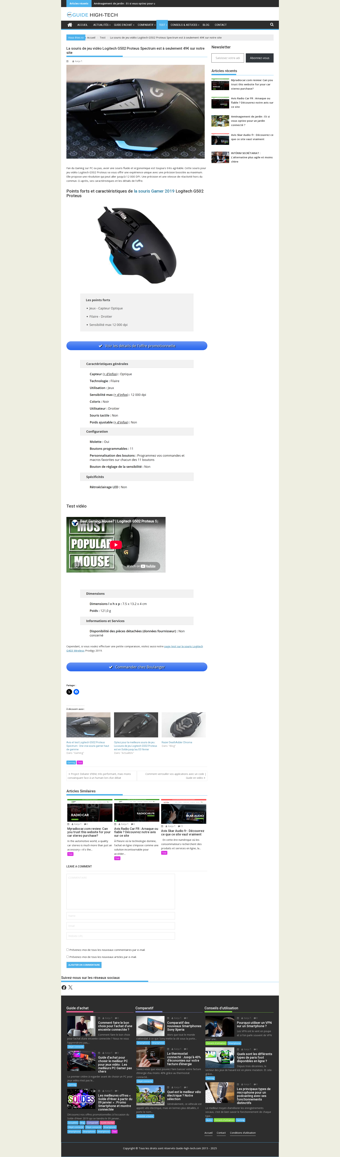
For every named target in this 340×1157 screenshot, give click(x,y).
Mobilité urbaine (145, 1116)
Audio (209, 1120)
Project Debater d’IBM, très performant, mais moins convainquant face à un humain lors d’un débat (99, 775)
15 (181, 826)
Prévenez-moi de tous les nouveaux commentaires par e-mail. (107, 950)
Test (162, 25)
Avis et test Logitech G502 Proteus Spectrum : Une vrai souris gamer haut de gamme (87, 746)
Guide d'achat (77, 1008)
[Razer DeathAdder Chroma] (184, 724)
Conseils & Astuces (184, 25)
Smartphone (110, 1127)
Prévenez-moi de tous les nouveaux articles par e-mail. (103, 957)
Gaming (71, 762)
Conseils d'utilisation (221, 1008)
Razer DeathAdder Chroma (177, 742)
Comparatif (146, 25)
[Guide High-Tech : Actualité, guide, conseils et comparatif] (70, 24)
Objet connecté (75, 1046)
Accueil (82, 25)
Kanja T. (79, 61)
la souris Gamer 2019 (154, 191)
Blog (206, 25)
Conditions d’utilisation (243, 1132)
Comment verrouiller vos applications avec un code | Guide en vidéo (175, 775)
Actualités (101, 25)
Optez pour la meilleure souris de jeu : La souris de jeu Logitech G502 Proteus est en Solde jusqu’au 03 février (135, 746)
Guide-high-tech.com (188, 1148)
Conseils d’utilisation (216, 1043)
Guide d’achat (123, 25)
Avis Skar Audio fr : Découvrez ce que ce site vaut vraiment (130, 3)
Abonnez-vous (259, 58)
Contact (221, 25)
